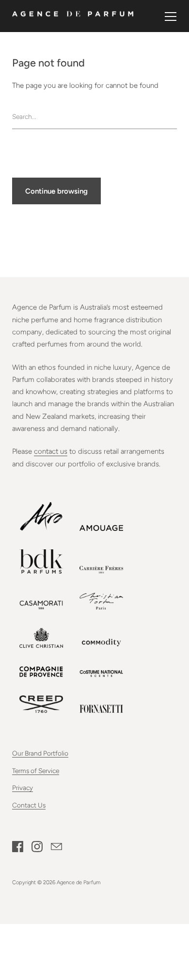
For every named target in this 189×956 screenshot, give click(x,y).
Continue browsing (56, 191)
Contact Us (29, 805)
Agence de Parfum (78, 882)
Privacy (22, 787)
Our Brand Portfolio (40, 753)
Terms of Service (35, 771)
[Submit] (172, 116)
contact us (50, 451)
